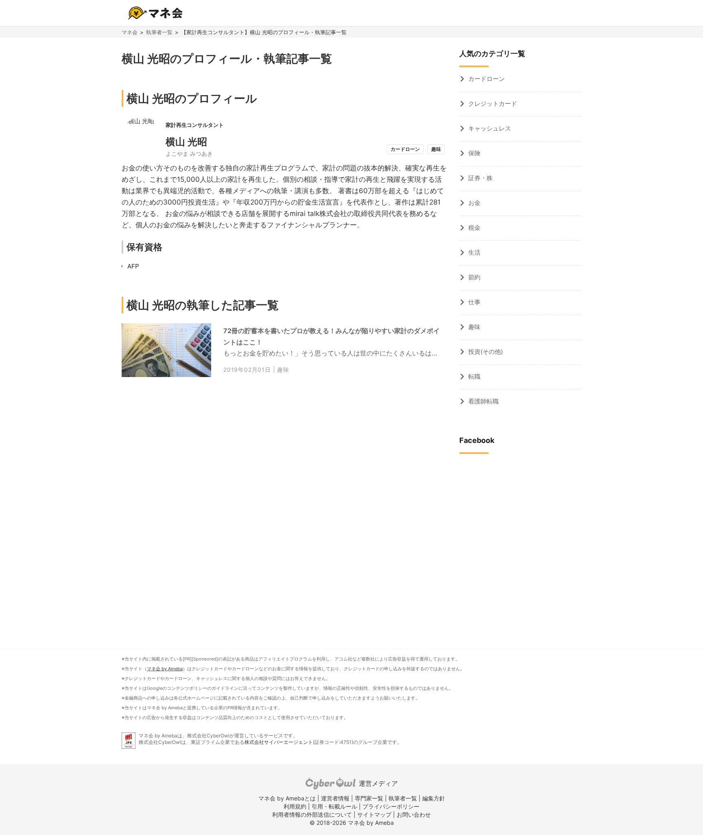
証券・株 (480, 178)
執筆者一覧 (159, 32)
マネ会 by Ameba (165, 668)
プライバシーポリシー (390, 806)
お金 (474, 203)
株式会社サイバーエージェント (279, 742)
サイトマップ (374, 814)
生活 (474, 252)
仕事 (474, 302)
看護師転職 (483, 401)
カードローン (486, 79)
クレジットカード (492, 103)
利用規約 (295, 806)
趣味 (283, 369)
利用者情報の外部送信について (312, 814)
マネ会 (130, 32)
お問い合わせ (414, 814)
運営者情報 (335, 798)
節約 (474, 277)
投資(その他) (485, 351)
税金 (474, 227)
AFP (133, 266)
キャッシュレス (489, 128)
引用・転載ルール (334, 806)
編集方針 (433, 798)
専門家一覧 (369, 798)
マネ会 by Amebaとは (287, 798)
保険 (474, 153)
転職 (474, 376)
